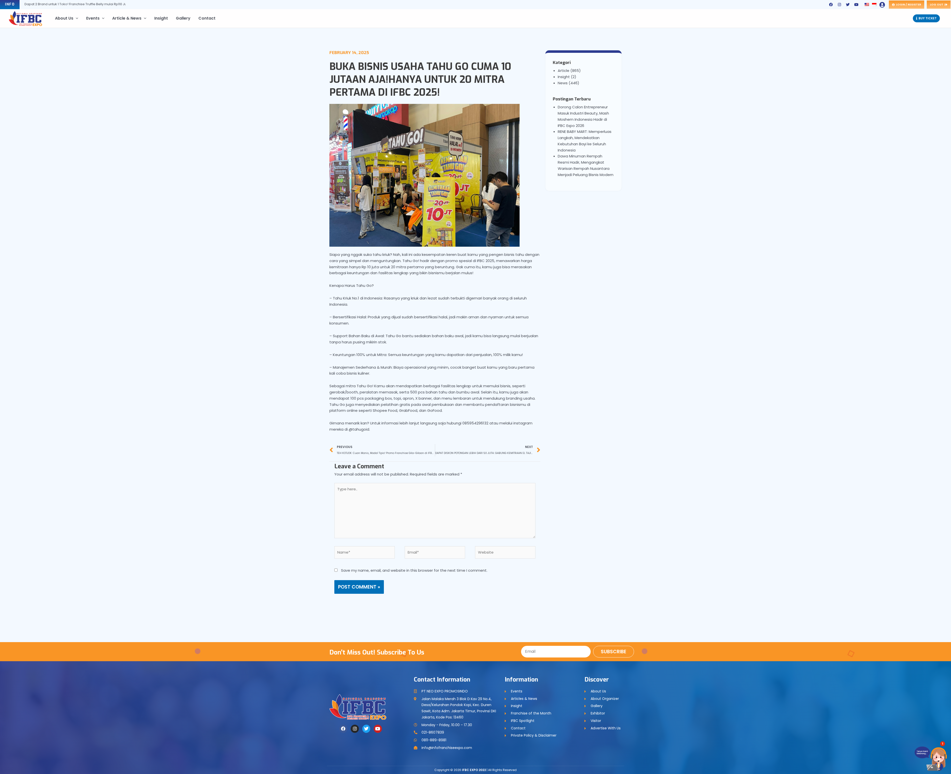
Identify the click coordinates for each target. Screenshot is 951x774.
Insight (564, 76)
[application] (75, 18)
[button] (936, 749)
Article (563, 70)
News (563, 83)
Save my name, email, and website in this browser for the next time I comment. (414, 570)
